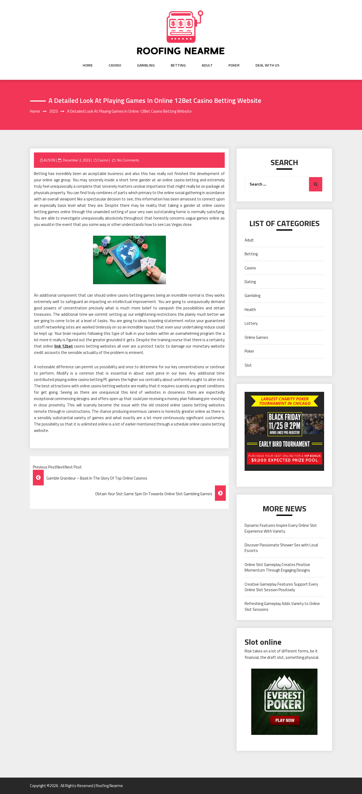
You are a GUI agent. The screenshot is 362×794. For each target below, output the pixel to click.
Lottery (251, 323)
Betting (178, 65)
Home (88, 65)
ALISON (49, 160)
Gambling (146, 65)
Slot (248, 365)
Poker (234, 65)
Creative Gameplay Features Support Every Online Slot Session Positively (281, 587)
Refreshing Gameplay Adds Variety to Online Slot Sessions (282, 606)
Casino (115, 65)
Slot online (263, 642)
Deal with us (267, 65)
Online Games (256, 337)
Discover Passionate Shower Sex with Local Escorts (281, 548)
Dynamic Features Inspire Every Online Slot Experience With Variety (281, 528)
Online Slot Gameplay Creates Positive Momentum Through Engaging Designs (277, 567)
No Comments (128, 160)
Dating (250, 282)
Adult (207, 65)
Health (250, 309)
